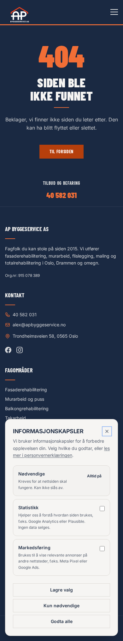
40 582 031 (61, 195)
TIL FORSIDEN (61, 151)
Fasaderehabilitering (26, 389)
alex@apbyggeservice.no (39, 324)
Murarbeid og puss (24, 399)
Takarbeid (15, 418)
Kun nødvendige (61, 605)
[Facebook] (8, 350)
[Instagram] (19, 350)
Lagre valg (61, 589)
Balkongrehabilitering (27, 408)
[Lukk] (106, 431)
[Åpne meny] (114, 12)
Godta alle (62, 621)
